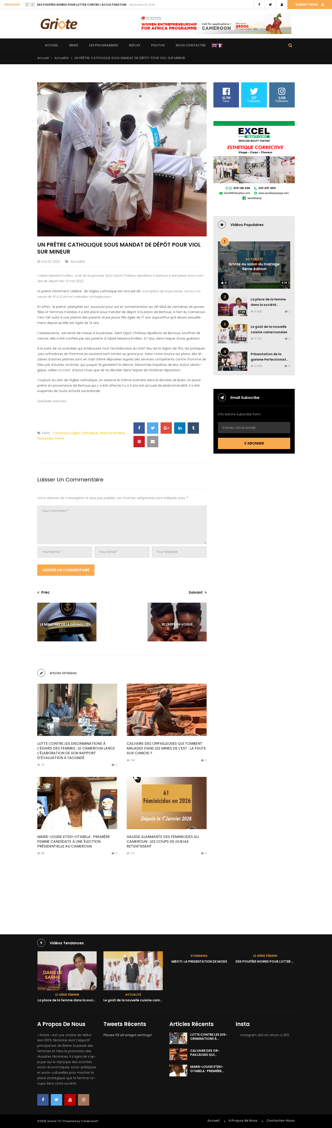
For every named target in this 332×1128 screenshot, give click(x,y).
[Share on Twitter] (152, 428)
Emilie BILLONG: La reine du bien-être (64, 5)
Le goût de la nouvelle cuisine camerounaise (73, 1000)
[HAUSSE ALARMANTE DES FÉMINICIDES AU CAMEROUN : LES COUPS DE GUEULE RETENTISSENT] (167, 803)
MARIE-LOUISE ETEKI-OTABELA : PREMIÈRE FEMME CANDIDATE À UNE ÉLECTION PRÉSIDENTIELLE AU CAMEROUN (73, 841)
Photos (158, 45)
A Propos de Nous (243, 1120)
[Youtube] (70, 1100)
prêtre (59, 438)
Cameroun (61, 433)
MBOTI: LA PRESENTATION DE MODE (133, 961)
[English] (214, 45)
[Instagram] (83, 1100)
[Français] (219, 45)
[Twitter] (56, 1100)
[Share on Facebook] (139, 428)
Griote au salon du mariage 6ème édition (254, 266)
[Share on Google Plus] (166, 428)
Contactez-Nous (281, 1120)
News (73, 45)
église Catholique (84, 433)
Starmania (132, 956)
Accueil (51, 45)
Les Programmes (103, 45)
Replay (134, 45)
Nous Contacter (191, 45)
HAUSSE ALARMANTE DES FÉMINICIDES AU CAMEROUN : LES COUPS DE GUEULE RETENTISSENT (163, 841)
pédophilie (45, 438)
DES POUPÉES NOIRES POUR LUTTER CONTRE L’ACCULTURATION (219, 961)
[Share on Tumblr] (193, 428)
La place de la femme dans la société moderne (268, 304)
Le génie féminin (199, 956)
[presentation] (27, 4)
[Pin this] (139, 441)
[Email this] (152, 441)
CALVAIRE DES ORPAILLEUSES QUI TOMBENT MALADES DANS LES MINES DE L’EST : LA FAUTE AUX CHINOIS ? (166, 748)
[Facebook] (43, 1100)
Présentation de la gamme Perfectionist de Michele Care (268, 359)
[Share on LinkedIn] (179, 428)
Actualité (61, 58)
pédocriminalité (112, 433)
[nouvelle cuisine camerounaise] (67, 970)
